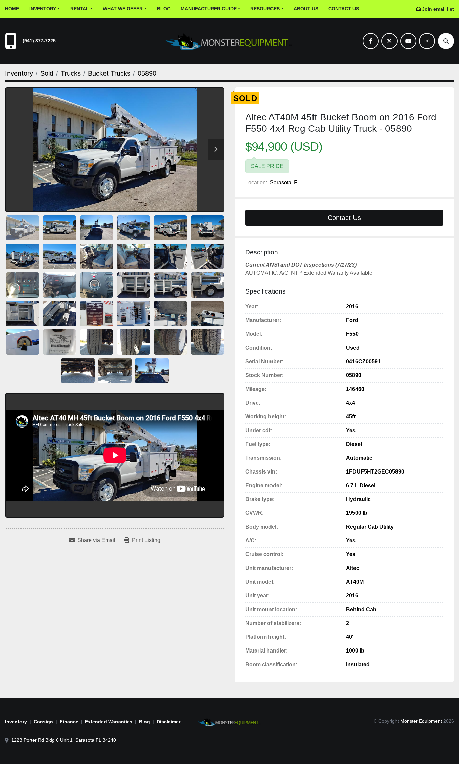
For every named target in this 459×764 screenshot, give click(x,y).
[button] (44, 8)
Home (12, 8)
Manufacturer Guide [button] (209, 8)
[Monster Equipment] (229, 721)
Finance (69, 721)
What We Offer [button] (123, 8)
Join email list (438, 9)
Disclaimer (168, 721)
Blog (164, 8)
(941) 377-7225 (39, 40)
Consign (43, 721)
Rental (79, 8)
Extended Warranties (108, 721)
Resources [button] (265, 8)
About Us (306, 8)
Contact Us (343, 8)
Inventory (42, 8)
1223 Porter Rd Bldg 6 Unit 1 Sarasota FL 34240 (63, 740)
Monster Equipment (421, 721)
